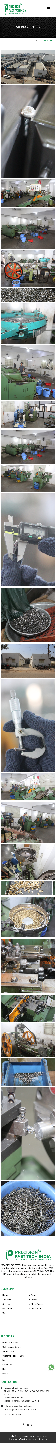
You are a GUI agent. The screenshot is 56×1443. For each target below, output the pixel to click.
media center (37, 1304)
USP (4, 1313)
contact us (36, 1308)
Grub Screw (7, 1365)
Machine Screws (10, 1342)
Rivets (5, 1373)
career (34, 1300)
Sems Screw (8, 1351)
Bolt (4, 1360)
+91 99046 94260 (13, 1414)
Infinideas (42, 1439)
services (6, 1304)
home (5, 1295)
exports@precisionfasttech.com (20, 1409)
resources (7, 1308)
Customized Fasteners (13, 1356)
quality (34, 1295)
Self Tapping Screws (12, 1347)
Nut (4, 1369)
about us (6, 1300)
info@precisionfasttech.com (18, 1406)
